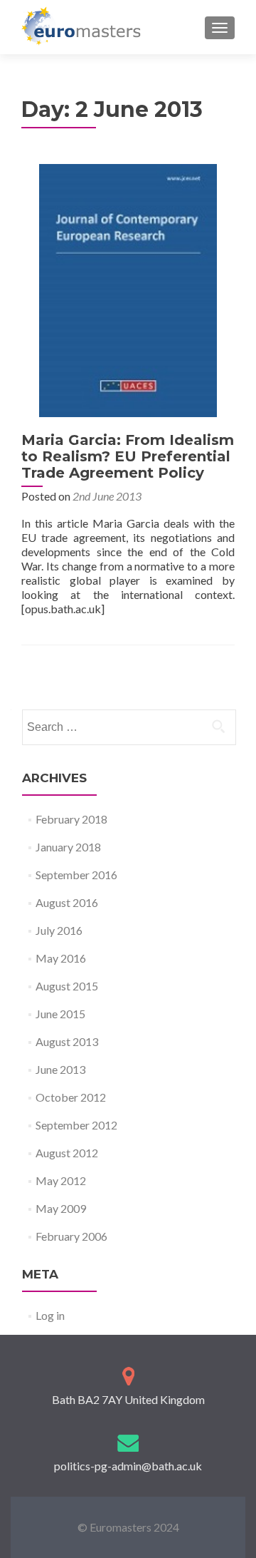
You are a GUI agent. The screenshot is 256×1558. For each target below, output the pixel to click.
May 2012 (61, 1180)
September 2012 (76, 1125)
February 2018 (71, 819)
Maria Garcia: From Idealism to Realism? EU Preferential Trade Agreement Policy (127, 456)
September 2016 (76, 874)
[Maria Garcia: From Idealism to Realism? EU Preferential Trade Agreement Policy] (128, 289)
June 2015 (60, 1013)
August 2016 (67, 902)
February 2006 (71, 1236)
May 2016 (61, 958)
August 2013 (67, 1041)
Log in (50, 1315)
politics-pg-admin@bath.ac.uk (128, 1465)
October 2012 (71, 1097)
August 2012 (67, 1152)
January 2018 (68, 847)
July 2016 (59, 930)
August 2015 (67, 986)
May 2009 (61, 1208)
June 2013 (60, 1069)
